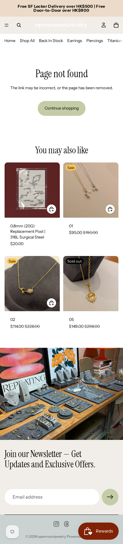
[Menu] (6, 25)
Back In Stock (51, 40)
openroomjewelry (52, 536)
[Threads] (66, 524)
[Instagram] (56, 524)
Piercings (94, 40)
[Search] (19, 25)
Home (9, 40)
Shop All (27, 40)
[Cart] (116, 25)
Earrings (74, 40)
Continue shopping (62, 108)
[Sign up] (110, 497)
